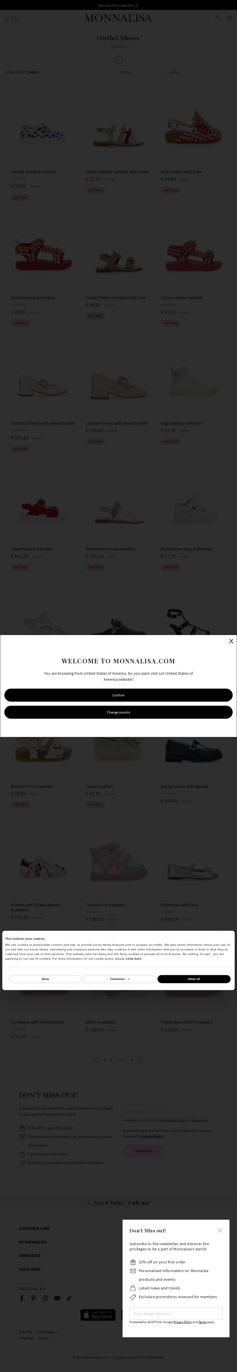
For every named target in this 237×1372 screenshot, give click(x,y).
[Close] (220, 1230)
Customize (117, 978)
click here (133, 958)
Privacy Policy (182, 1322)
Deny (45, 978)
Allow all (194, 978)
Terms (202, 1322)
